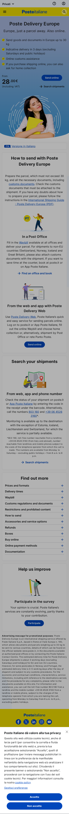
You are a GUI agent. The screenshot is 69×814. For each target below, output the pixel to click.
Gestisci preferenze (16, 787)
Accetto (34, 796)
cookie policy (22, 782)
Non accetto (34, 805)
